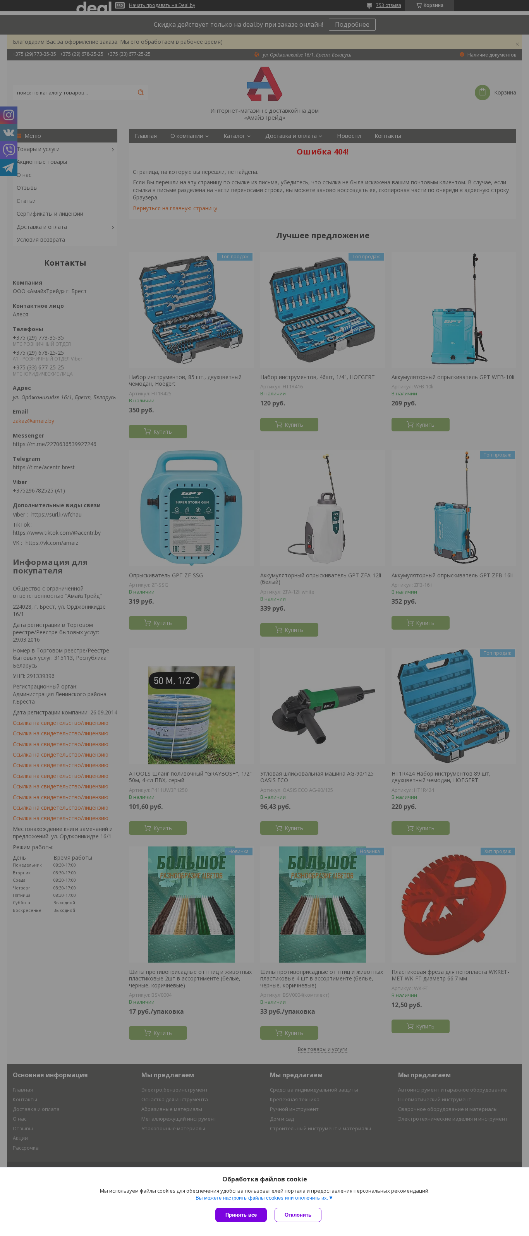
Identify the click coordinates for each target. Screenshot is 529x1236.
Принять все (241, 1215)
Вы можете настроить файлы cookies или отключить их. (262, 1198)
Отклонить (298, 1215)
